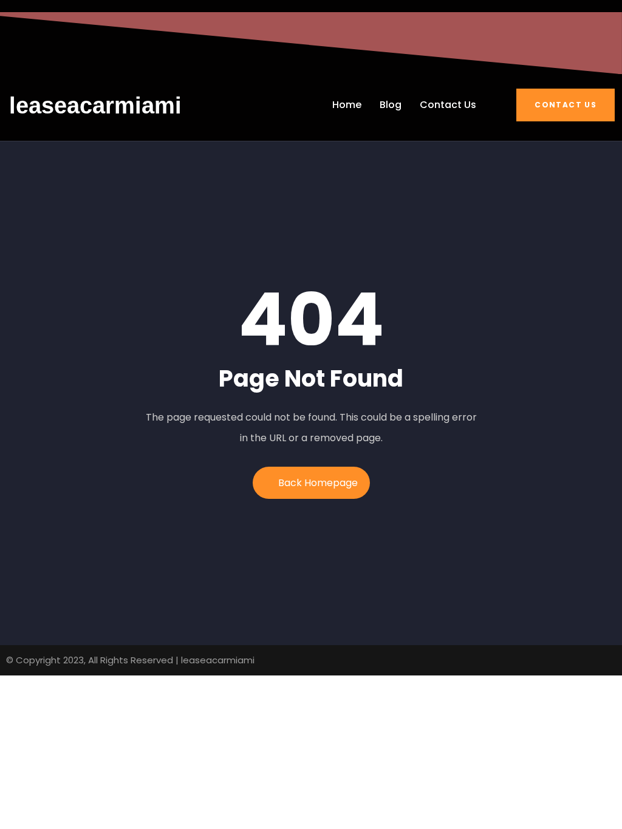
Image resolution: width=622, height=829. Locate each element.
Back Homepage (318, 483)
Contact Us (565, 105)
